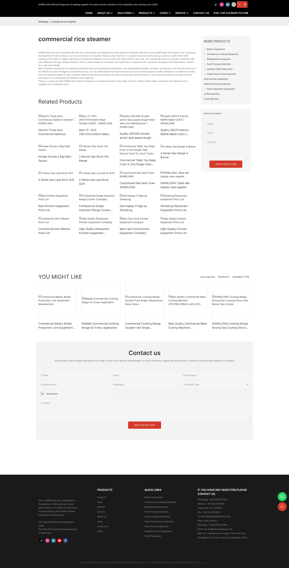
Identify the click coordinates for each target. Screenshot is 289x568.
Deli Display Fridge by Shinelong (133, 208)
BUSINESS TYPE (241, 277)
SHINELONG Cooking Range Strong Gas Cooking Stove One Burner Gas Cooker (230, 326)
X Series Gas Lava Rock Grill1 (94, 181)
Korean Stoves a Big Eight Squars (54, 158)
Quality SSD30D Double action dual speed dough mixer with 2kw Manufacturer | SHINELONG (137, 136)
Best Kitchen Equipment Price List (53, 208)
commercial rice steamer (64, 21)
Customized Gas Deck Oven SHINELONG (137, 185)
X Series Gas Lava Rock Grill (56, 179)
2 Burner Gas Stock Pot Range (94, 158)
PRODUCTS (224, 277)
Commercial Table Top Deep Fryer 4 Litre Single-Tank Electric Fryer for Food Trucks (138, 162)
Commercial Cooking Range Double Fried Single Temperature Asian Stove (143, 326)
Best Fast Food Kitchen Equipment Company (135, 231)
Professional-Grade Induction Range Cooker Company (94, 208)
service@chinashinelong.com (218, 529)
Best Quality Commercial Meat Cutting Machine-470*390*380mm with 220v (187, 326)
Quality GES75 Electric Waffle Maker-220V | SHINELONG (174, 132)
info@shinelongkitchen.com (216, 516)
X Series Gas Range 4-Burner (174, 155)
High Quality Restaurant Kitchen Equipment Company (94, 231)
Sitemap (204, 562)
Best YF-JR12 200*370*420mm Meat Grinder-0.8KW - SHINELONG (94, 132)
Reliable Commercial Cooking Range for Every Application (100, 325)
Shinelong (43, 21)
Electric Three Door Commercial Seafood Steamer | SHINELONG (52, 132)
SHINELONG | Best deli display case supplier (174, 185)
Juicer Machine (207, 277)
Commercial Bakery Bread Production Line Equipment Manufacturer (55, 326)
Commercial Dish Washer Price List (54, 231)
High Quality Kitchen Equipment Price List (173, 231)
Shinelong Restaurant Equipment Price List (174, 208)
